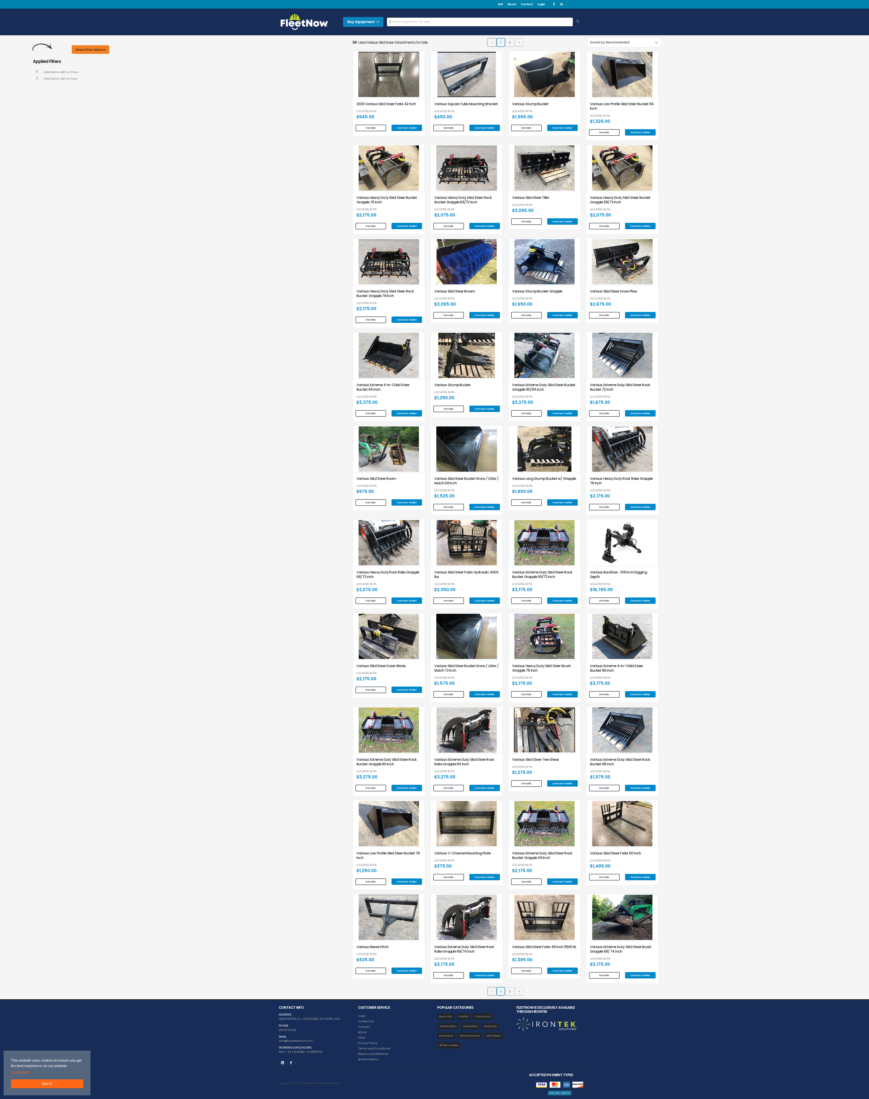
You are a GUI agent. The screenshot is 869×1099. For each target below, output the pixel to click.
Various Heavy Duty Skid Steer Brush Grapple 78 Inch (541, 668)
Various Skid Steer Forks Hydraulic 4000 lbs (466, 574)
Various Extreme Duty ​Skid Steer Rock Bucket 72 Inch (620, 387)
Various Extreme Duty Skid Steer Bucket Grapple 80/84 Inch (543, 387)
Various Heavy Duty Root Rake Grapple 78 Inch (621, 480)
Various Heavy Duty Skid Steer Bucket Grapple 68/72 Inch (620, 200)
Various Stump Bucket (530, 104)
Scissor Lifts (483, 1016)
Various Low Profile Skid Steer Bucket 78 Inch (388, 855)
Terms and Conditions (374, 1048)
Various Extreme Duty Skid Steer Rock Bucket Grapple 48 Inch (542, 855)
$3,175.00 (522, 590)
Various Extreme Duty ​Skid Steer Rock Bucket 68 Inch (620, 761)
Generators (470, 1026)
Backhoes (490, 1026)
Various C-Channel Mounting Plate (462, 853)
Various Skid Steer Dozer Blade (381, 666)
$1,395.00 (522, 960)
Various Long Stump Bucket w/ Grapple (544, 478)
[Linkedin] (561, 4)
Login (541, 4)
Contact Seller (407, 128)
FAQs (361, 1038)
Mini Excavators (470, 1035)
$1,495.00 (600, 866)
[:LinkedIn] (282, 1062)
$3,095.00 (523, 210)
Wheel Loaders (448, 1045)
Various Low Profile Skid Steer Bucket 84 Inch (622, 106)
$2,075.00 (444, 215)
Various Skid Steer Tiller (530, 197)
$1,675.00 (600, 402)
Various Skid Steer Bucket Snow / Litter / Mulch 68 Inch (466, 480)
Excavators (446, 1035)
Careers (364, 1027)
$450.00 (443, 117)
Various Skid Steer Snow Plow (613, 291)
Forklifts (464, 1016)
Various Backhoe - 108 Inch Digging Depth (618, 574)
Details (371, 128)
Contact (527, 4)
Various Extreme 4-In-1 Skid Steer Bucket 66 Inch (616, 668)
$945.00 (365, 117)
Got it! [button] (47, 1083)
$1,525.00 (444, 496)
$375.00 (443, 866)
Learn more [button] (21, 1072)
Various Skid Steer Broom (454, 291)
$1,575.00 (444, 683)
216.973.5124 (287, 1030)
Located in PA (366, 111)
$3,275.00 (522, 402)
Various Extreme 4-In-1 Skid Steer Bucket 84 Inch (383, 387)
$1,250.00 (444, 398)
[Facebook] (554, 4)
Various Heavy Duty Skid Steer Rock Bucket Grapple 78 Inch (385, 293)
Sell (500, 4)
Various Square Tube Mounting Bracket (466, 104)
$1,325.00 (600, 121)
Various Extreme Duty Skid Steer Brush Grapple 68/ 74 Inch (621, 949)
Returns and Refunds (373, 1054)
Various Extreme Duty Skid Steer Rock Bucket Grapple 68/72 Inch (542, 574)
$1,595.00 (522, 117)
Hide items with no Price (61, 72)
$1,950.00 (522, 491)
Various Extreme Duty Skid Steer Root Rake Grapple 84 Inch (464, 761)
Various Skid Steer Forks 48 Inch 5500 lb (544, 946)
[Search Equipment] (578, 21)
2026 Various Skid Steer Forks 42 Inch (386, 104)
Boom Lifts (445, 1016)
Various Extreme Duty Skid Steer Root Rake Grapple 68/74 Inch (464, 949)
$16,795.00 (601, 590)
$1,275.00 (522, 772)
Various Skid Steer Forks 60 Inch (615, 853)
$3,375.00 (367, 402)
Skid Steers (494, 1035)
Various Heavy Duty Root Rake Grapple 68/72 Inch (387, 574)
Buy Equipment (361, 21)
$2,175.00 (366, 215)
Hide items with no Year (61, 79)
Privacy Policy (367, 1043)
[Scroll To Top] (861, 1094)
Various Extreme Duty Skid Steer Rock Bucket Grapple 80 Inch (386, 761)
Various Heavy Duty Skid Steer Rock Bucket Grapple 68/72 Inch (463, 200)
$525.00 (365, 960)
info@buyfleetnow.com (296, 1041)
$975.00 (365, 491)
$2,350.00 (445, 590)
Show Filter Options (90, 50)
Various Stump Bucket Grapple (537, 291)
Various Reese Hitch (372, 946)
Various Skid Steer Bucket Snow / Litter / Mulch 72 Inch (466, 668)
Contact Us (366, 1021)
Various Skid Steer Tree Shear (535, 759)
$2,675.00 (600, 304)
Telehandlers (447, 1026)
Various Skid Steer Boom (376, 478)
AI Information (368, 1059)
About (511, 4)
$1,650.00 (522, 304)
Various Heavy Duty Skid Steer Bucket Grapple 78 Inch (386, 200)
